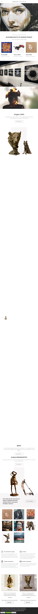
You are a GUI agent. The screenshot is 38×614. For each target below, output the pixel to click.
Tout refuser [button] (14, 612)
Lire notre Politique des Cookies (19, 610)
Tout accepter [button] (8, 612)
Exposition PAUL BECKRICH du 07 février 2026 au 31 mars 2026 (10, 595)
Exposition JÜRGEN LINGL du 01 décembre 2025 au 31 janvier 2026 (28, 595)
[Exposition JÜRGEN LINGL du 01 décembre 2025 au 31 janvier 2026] (28, 582)
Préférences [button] (3, 612)
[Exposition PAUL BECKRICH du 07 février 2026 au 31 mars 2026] (9, 582)
